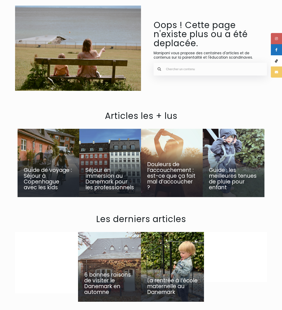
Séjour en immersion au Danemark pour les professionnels (109, 178)
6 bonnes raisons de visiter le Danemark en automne (107, 283)
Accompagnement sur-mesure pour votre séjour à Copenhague (46, 275)
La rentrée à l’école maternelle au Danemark (172, 286)
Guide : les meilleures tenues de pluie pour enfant (233, 178)
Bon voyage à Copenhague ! (229, 269)
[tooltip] (276, 38)
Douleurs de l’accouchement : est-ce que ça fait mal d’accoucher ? (171, 176)
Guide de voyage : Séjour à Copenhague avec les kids (48, 178)
